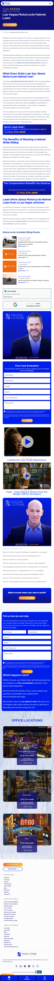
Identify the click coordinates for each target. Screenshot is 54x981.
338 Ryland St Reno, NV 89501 (27, 846)
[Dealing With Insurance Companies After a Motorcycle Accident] (10, 242)
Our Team (6, 879)
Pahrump (6, 936)
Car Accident (7, 908)
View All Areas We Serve (11, 946)
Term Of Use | (25, 972)
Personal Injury (8, 906)
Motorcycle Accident (24, 237)
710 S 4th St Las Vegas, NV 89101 (27, 759)
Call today (9, 224)
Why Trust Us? (8, 296)
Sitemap (6, 892)
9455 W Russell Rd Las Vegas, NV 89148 (27, 803)
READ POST (22, 246)
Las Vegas (7, 928)
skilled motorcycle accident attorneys (28, 63)
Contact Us (7, 894)
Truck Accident (8, 910)
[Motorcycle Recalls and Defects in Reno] (10, 254)
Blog (6, 32)
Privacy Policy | (16, 972)
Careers (6, 881)
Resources (7, 890)
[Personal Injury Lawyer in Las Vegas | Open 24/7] (6, 3)
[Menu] (50, 3)
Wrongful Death (8, 918)
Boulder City (7, 942)
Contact (27, 979)
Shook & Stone (21, 221)
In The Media (7, 885)
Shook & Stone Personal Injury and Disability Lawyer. (30, 959)
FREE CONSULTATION (21, 357)
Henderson (7, 934)
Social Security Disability (11, 901)
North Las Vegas (8, 938)
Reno (5, 932)
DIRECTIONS (28, 763)
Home (3, 32)
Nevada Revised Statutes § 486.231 (22, 81)
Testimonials (7, 883)
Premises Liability (9, 916)
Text (9, 979)
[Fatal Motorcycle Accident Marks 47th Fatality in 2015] (10, 266)
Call (45, 979)
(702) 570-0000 (33, 357)
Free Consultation (9, 24)
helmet (33, 103)
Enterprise (7, 940)
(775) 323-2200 (27, 843)
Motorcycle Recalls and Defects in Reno (32, 255)
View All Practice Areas (10, 920)
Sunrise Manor (8, 944)
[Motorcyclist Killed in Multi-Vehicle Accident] (10, 279)
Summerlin (7, 930)
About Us (6, 877)
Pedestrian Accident (10, 914)
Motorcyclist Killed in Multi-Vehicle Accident (33, 280)
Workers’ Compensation (11, 903)
